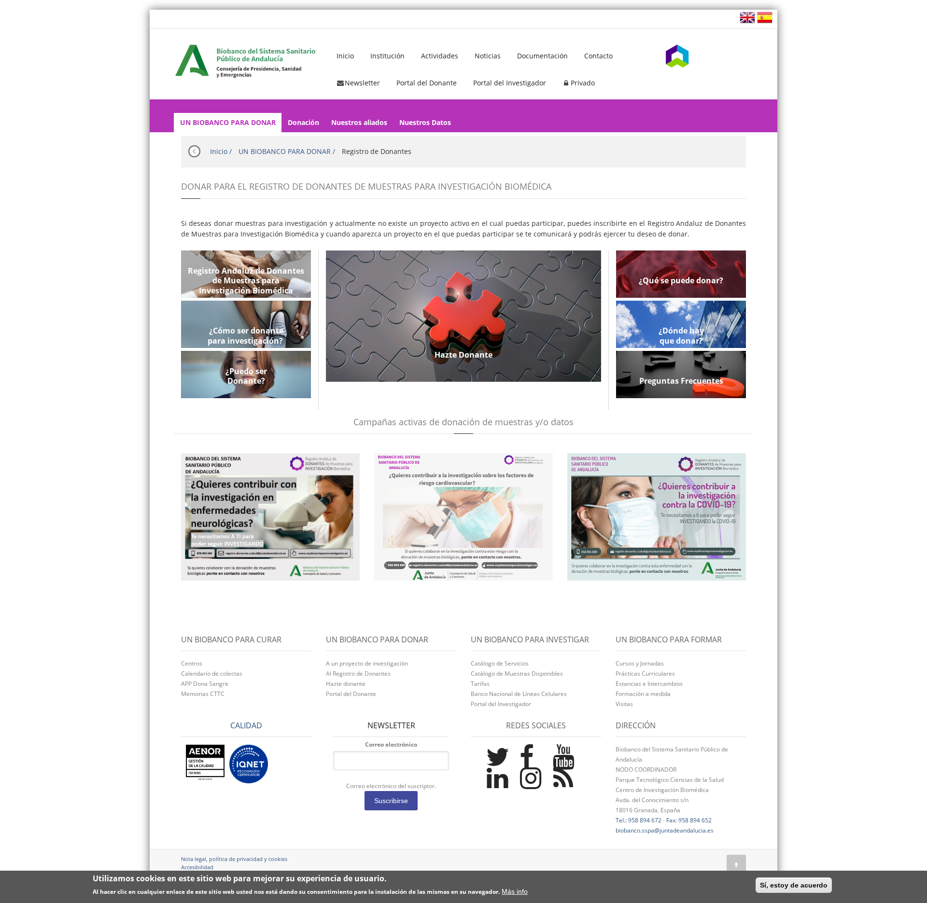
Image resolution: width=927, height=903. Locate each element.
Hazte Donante (463, 355)
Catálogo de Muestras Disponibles (517, 673)
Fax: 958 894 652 (689, 820)
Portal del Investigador (509, 82)
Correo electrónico (391, 744)
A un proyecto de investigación (367, 663)
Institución (387, 55)
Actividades (439, 55)
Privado (583, 82)
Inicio (345, 55)
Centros (191, 663)
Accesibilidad (197, 867)
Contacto (598, 55)
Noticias (488, 55)
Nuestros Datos (425, 122)
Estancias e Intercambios (649, 684)
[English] (747, 16)
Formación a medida (643, 694)
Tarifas (480, 684)
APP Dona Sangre (204, 684)
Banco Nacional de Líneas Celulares (519, 694)
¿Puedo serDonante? (246, 376)
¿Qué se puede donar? (681, 281)
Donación (303, 122)
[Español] (763, 16)
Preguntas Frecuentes (681, 381)
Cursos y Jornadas (640, 663)
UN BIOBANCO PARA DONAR (228, 122)
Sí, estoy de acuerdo (794, 885)
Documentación (542, 55)
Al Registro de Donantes (358, 673)
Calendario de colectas (211, 673)
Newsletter (362, 82)
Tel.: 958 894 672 (638, 820)
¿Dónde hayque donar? (681, 336)
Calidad (246, 725)
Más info (515, 892)
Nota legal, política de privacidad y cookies (234, 858)
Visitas (624, 704)
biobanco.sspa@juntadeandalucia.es (665, 830)
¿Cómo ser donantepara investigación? (246, 336)
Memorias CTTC (203, 694)
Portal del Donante (426, 82)
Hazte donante (345, 684)
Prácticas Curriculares (645, 673)
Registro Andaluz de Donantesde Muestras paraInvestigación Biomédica (246, 281)
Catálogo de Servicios (500, 663)
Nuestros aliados (359, 122)
